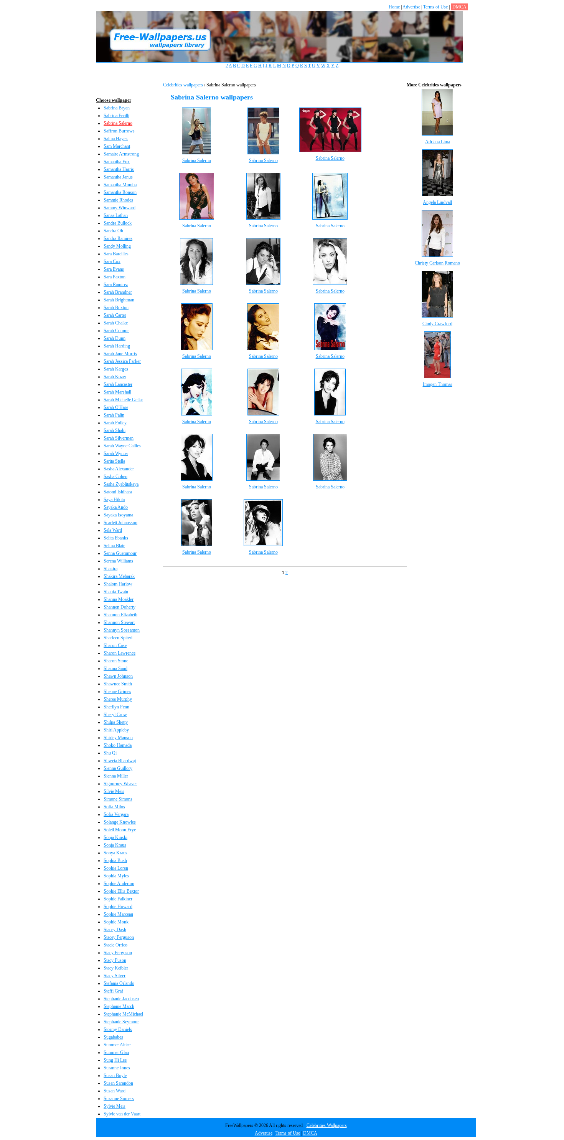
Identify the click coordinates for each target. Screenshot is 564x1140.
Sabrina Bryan (117, 108)
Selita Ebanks (116, 538)
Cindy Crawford (437, 323)
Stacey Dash (115, 929)
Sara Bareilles (116, 253)
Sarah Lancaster (118, 384)
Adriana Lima (437, 141)
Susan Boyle (115, 1075)
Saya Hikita (114, 499)
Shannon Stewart (119, 622)
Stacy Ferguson (118, 952)
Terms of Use (435, 7)
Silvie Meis (114, 791)
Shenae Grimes (117, 691)
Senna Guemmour (120, 553)
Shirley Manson (118, 737)
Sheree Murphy (118, 699)
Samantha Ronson (120, 192)
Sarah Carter (115, 315)
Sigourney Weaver (120, 783)
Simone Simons (118, 799)
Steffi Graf (113, 991)
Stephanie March (119, 1006)
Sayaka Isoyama (118, 515)
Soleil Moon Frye (120, 829)
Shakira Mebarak (119, 576)
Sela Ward (113, 530)
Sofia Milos (114, 806)
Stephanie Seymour (121, 1021)
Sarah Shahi (114, 430)
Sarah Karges (116, 369)
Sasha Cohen (115, 476)
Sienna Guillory (118, 768)
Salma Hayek (116, 138)
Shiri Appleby (116, 730)
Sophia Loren (116, 868)
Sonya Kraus (115, 852)
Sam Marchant (117, 146)
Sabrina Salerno (118, 123)
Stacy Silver (114, 975)
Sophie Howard (118, 906)
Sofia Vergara (116, 814)
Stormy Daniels (118, 1029)
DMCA (459, 7)
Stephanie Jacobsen (121, 998)
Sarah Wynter (116, 453)
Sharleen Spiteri (118, 637)
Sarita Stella (114, 461)
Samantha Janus (118, 177)
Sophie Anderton (119, 883)
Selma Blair (114, 545)
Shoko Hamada (118, 745)
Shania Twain (116, 591)
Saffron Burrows (119, 131)
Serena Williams (118, 561)
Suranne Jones (117, 1068)
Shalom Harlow (118, 584)
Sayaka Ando (116, 507)
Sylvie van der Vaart (122, 1114)
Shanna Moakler (119, 599)
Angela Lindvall (437, 202)
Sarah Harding (117, 346)
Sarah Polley (115, 422)
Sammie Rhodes (118, 200)
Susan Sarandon (118, 1083)
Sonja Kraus (115, 845)
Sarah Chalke (116, 323)
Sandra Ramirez (118, 238)
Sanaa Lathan (116, 215)
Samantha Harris (119, 169)
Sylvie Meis (114, 1106)
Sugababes (113, 1037)
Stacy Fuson (115, 960)
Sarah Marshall (117, 392)
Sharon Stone (116, 660)
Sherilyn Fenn (116, 707)
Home (394, 7)
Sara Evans (114, 269)
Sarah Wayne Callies (122, 445)
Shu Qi (110, 753)
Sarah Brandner (118, 292)
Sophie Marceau (118, 914)
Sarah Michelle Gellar (123, 399)
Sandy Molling (117, 246)
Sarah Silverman (119, 438)
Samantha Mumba (120, 184)
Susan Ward (114, 1091)
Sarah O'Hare (116, 407)
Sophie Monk (116, 922)
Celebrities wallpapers (183, 85)
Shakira (110, 568)
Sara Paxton (114, 277)
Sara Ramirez (116, 284)
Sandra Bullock (118, 223)
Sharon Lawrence (119, 653)
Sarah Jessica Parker (122, 361)
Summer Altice (117, 1044)
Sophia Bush (115, 860)
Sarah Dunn (114, 338)
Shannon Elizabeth (120, 614)
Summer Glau (116, 1052)
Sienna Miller (116, 776)
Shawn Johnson (118, 676)
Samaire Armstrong (121, 154)
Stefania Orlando (119, 983)
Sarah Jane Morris (120, 353)
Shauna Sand (115, 668)
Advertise (411, 7)
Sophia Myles (116, 876)
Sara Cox (112, 261)
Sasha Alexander (119, 469)
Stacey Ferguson (119, 937)
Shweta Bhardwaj (120, 760)
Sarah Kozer (115, 376)
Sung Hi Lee (115, 1060)
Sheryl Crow (115, 714)
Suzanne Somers (119, 1098)
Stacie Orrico (115, 945)
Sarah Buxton (116, 307)
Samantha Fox (117, 161)
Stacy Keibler (116, 968)
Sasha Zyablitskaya (121, 484)
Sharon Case (115, 645)
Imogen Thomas (437, 384)
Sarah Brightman (119, 300)
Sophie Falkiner (118, 899)
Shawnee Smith (118, 684)
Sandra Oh (113, 230)
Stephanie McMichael (123, 1014)
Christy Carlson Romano (437, 263)
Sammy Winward (119, 207)
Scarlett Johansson (120, 522)
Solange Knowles (120, 822)
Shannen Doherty (119, 607)
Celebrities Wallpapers (327, 1125)
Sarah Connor (116, 330)
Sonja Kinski (115, 837)
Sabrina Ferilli (116, 115)
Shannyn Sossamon (122, 630)
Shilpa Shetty (116, 722)
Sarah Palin (114, 415)
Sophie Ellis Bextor (121, 891)
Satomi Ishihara (118, 492)
